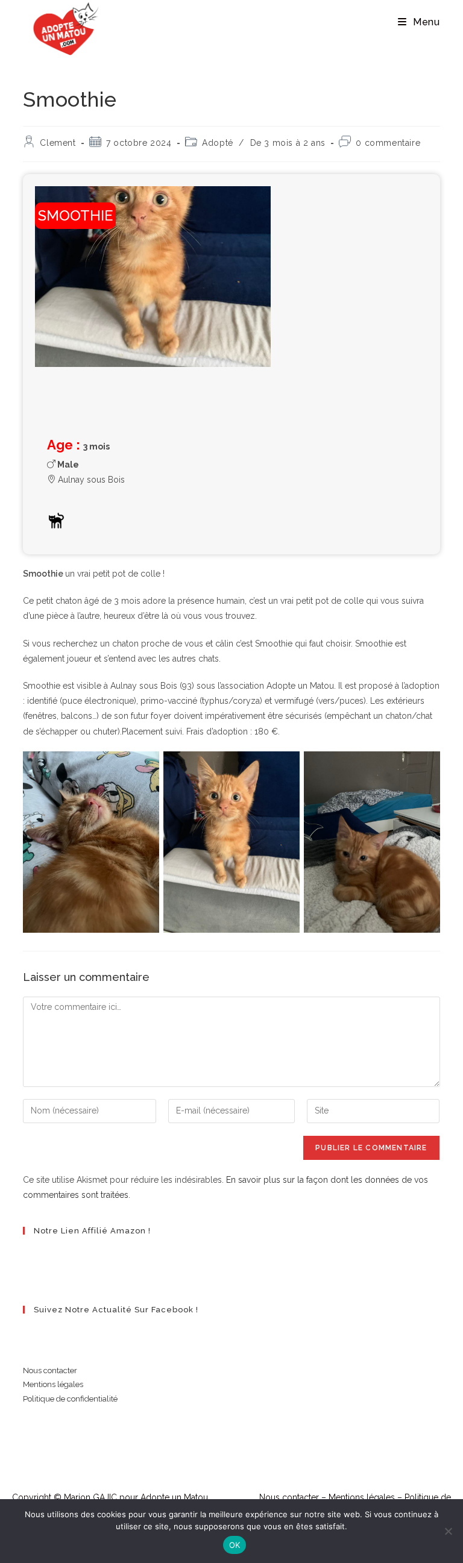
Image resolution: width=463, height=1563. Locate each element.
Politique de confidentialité (70, 1398)
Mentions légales (53, 1384)
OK (235, 1545)
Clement (57, 143)
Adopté (217, 143)
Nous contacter (50, 1370)
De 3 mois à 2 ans (288, 143)
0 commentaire (388, 143)
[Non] (448, 1531)
